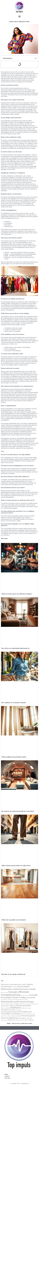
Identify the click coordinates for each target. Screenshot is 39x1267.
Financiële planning (24, 995)
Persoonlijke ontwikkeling (10, 1014)
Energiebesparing (10, 994)
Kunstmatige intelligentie (8, 1005)
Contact (7, 1076)
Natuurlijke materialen (8, 1010)
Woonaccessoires (20, 1020)
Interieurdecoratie (10, 1001)
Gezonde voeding (18, 997)
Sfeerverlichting (8, 1015)
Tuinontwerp (11, 1020)
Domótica (14, 986)
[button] (19, 16)
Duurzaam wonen (10, 989)
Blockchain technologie (9, 984)
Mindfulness (15, 1008)
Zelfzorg (31, 1020)
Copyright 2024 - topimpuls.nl (19, 1083)
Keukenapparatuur (25, 1003)
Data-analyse (21, 984)
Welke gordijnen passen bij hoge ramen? (13, 757)
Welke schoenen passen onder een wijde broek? (16, 865)
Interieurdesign (27, 1001)
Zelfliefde (26, 1020)
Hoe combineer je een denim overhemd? (13, 702)
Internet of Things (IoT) (15, 1004)
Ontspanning (18, 1010)
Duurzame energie (27, 989)
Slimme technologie (16, 1016)
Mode (8, 1023)
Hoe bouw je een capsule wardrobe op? (13, 974)
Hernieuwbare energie (23, 999)
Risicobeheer (23, 1013)
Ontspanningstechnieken (9, 1012)
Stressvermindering (9, 1018)
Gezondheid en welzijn (6, 999)
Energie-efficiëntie (18, 991)
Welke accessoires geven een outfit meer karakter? (16, 594)
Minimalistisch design (26, 1008)
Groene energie (14, 999)
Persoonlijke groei (25, 1012)
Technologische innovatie (25, 1018)
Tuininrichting (4, 1020)
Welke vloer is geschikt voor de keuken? (13, 920)
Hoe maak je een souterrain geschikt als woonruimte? (17, 811)
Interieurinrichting (5, 1003)
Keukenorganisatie (34, 1003)
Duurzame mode (4, 992)
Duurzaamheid (23, 986)
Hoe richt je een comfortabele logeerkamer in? (15, 648)
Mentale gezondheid (23, 1006)
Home (6, 1074)
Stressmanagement (28, 1016)
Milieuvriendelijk (5, 1008)
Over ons (7, 1078)
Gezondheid (30, 997)
